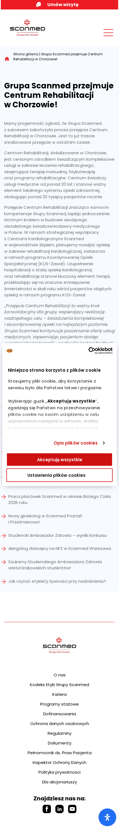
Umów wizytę (63, 4)
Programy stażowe (59, 704)
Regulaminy (59, 733)
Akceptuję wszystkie (59, 459)
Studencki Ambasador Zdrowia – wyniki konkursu (57, 535)
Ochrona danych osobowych (59, 723)
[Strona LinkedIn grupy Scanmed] (59, 809)
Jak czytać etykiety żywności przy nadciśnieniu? (57, 581)
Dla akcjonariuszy (59, 782)
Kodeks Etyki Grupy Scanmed (59, 684)
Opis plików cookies (76, 443)
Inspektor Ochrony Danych (59, 762)
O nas (60, 675)
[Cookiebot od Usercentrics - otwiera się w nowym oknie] (88, 350)
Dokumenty (59, 743)
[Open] (107, 817)
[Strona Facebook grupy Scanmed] (47, 809)
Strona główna (25, 54)
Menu (96, 38)
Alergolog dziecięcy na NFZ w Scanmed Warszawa (59, 548)
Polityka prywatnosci (59, 772)
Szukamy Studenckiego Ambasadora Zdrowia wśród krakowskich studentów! (55, 565)
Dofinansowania (59, 714)
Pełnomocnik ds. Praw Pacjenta (60, 753)
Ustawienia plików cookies (56, 475)
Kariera (59, 694)
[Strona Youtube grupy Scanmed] (72, 809)
